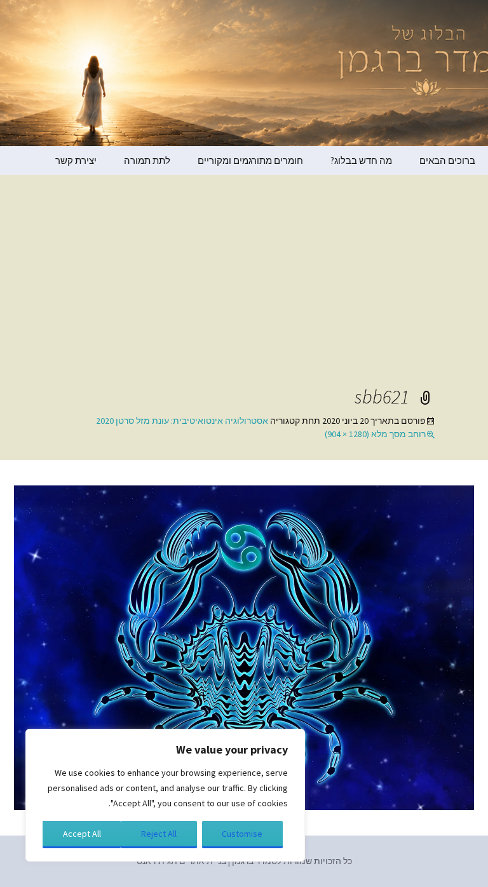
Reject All (159, 833)
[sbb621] (244, 646)
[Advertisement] (244, 289)
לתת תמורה (147, 160)
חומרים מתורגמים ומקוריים (250, 160)
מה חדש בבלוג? (361, 160)
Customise (242, 833)
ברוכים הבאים (447, 160)
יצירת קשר (76, 160)
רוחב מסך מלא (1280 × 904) (375, 434)
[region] (165, 795)
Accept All (82, 833)
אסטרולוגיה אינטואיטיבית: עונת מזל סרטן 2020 (182, 420)
